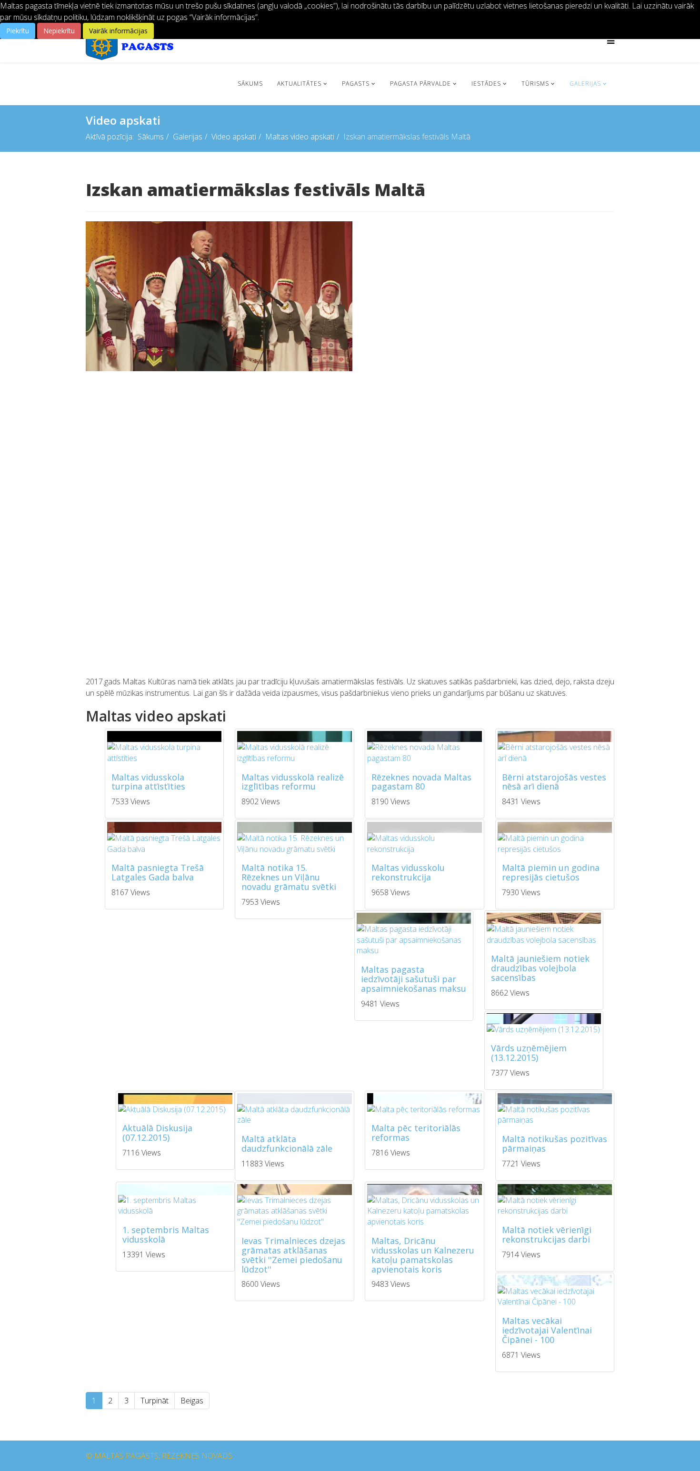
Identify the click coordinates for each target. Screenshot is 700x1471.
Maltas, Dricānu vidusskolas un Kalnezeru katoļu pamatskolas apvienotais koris (422, 1254)
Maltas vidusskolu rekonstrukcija (408, 872)
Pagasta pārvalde (420, 83)
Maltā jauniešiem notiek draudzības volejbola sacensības (540, 968)
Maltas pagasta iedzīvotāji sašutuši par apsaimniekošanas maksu (413, 979)
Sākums (250, 83)
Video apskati (233, 136)
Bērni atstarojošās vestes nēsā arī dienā (554, 781)
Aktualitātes (299, 83)
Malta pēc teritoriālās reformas (415, 1132)
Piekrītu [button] (17, 30)
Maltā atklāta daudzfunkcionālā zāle (286, 1143)
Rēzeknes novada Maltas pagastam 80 (421, 781)
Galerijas (585, 83)
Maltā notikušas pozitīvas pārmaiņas (554, 1143)
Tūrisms (535, 83)
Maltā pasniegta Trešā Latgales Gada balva (157, 872)
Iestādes (486, 83)
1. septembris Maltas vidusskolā (165, 1234)
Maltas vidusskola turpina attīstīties (148, 781)
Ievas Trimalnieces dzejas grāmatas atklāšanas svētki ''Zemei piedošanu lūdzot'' (293, 1254)
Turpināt (154, 1400)
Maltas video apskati (299, 136)
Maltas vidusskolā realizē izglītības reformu (292, 781)
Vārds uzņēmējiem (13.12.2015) (529, 1052)
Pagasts (356, 83)
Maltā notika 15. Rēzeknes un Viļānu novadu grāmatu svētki (288, 877)
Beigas (191, 1400)
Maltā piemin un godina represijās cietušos (551, 872)
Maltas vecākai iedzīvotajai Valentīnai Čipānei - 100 (547, 1330)
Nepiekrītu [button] (59, 30)
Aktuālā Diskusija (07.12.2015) (157, 1132)
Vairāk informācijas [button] (118, 30)
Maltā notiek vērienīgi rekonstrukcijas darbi (546, 1234)
